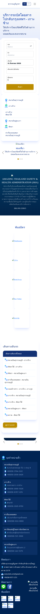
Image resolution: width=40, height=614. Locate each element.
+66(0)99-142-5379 (15, 551)
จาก (9, 44)
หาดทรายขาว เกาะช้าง (14, 485)
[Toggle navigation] (35, 4)
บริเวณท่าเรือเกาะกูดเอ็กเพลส (17, 517)
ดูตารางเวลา (10, 425)
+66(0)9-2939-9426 (15, 474)
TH (24, 4)
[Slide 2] (20, 159)
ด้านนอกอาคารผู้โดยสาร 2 (16, 547)
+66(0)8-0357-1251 (15, 492)
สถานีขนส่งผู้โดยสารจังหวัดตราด (18, 532)
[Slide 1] (18, 159)
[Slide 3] (22, 159)
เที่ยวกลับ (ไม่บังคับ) (13, 69)
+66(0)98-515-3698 (15, 536)
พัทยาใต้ (9, 502)
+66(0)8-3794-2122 (15, 471)
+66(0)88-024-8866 (15, 521)
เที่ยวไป (10, 61)
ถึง (8, 53)
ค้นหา (20, 87)
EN (29, 4)
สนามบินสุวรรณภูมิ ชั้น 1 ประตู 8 (19, 468)
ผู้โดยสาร (10, 78)
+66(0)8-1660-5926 (15, 488)
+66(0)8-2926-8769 (15, 506)
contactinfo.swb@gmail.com (13, 574)
